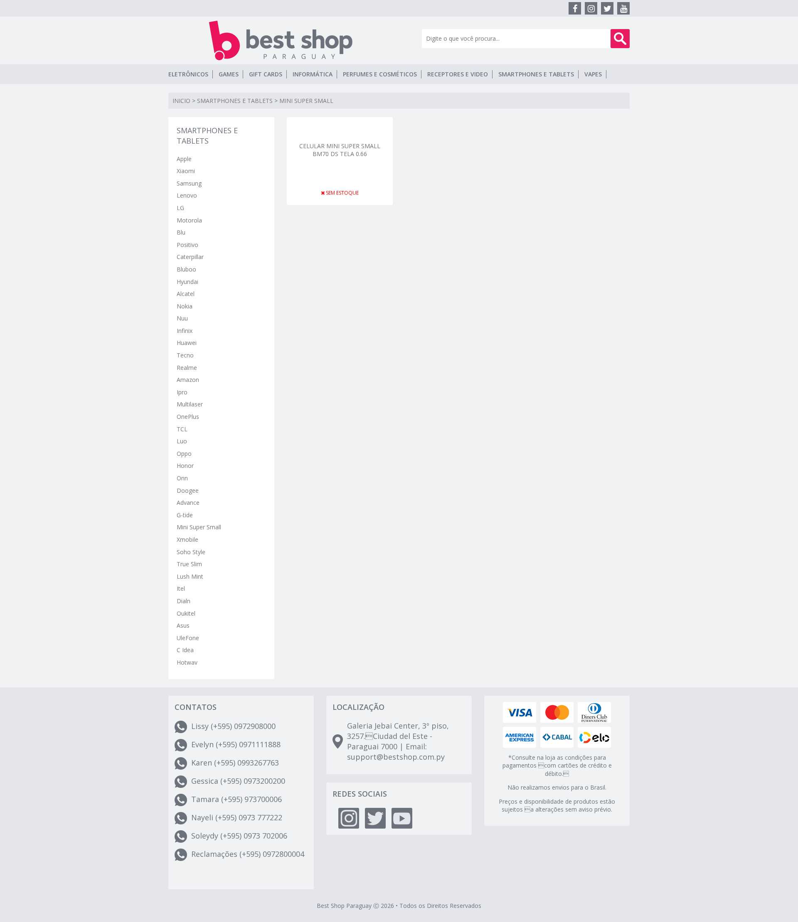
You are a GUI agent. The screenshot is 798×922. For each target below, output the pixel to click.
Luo (182, 441)
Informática (312, 74)
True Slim (189, 564)
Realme (187, 368)
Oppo (184, 453)
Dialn (183, 601)
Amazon (188, 380)
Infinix (184, 331)
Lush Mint (190, 576)
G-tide (185, 515)
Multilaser (190, 404)
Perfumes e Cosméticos (380, 74)
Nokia (184, 306)
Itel (181, 588)
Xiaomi (186, 171)
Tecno (185, 355)
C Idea (185, 650)
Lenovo (187, 195)
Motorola (189, 220)
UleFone (188, 638)
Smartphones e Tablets (536, 74)
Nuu (182, 318)
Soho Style (191, 552)
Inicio (181, 101)
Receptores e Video (457, 74)
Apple (184, 159)
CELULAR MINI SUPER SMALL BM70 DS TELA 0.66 (339, 150)
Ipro (182, 392)
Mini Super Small (306, 101)
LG (180, 208)
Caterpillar (190, 257)
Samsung (189, 183)
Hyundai (187, 282)
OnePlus (188, 417)
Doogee (188, 490)
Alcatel (186, 294)
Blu (181, 232)
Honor (185, 466)
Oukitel (186, 613)
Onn (182, 478)
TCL (182, 429)
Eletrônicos (188, 74)
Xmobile (187, 539)
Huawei (187, 343)
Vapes (593, 74)
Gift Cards (265, 74)
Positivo (187, 245)
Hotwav (187, 662)
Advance (188, 502)
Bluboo (186, 269)
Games (229, 74)
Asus (183, 625)
